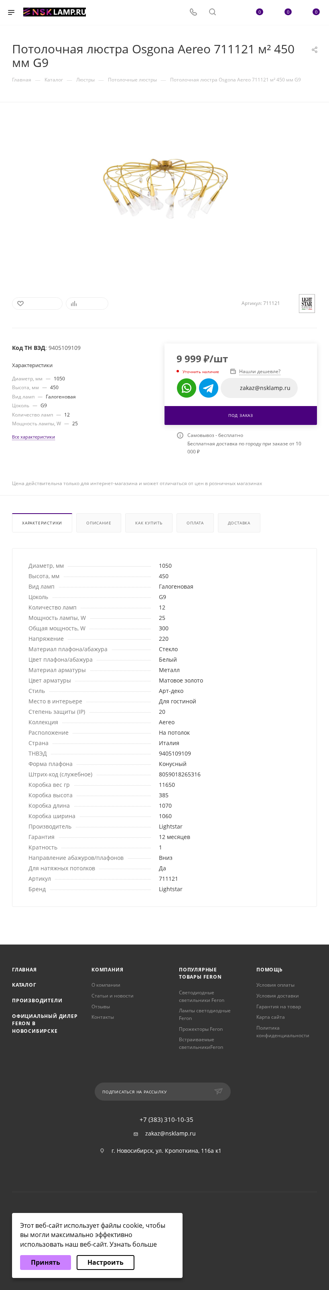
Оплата (195, 523)
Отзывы (100, 1006)
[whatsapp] (187, 388)
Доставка (239, 523)
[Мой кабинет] (231, 12)
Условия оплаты (275, 984)
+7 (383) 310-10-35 (166, 1120)
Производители (37, 1000)
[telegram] (209, 388)
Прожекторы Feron (201, 1029)
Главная (24, 969)
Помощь (269, 969)
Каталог (24, 984)
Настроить (105, 1262)
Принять (45, 1262)
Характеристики (42, 523)
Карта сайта (270, 1017)
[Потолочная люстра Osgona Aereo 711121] (164, 190)
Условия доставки (277, 995)
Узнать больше (133, 1244)
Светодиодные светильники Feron (201, 996)
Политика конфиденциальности (282, 1031)
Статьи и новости (112, 995)
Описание (98, 523)
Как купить (148, 523)
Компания (107, 969)
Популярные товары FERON (200, 973)
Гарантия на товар (278, 1006)
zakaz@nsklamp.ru (170, 1133)
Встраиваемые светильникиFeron (201, 1043)
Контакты (102, 1017)
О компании (105, 984)
